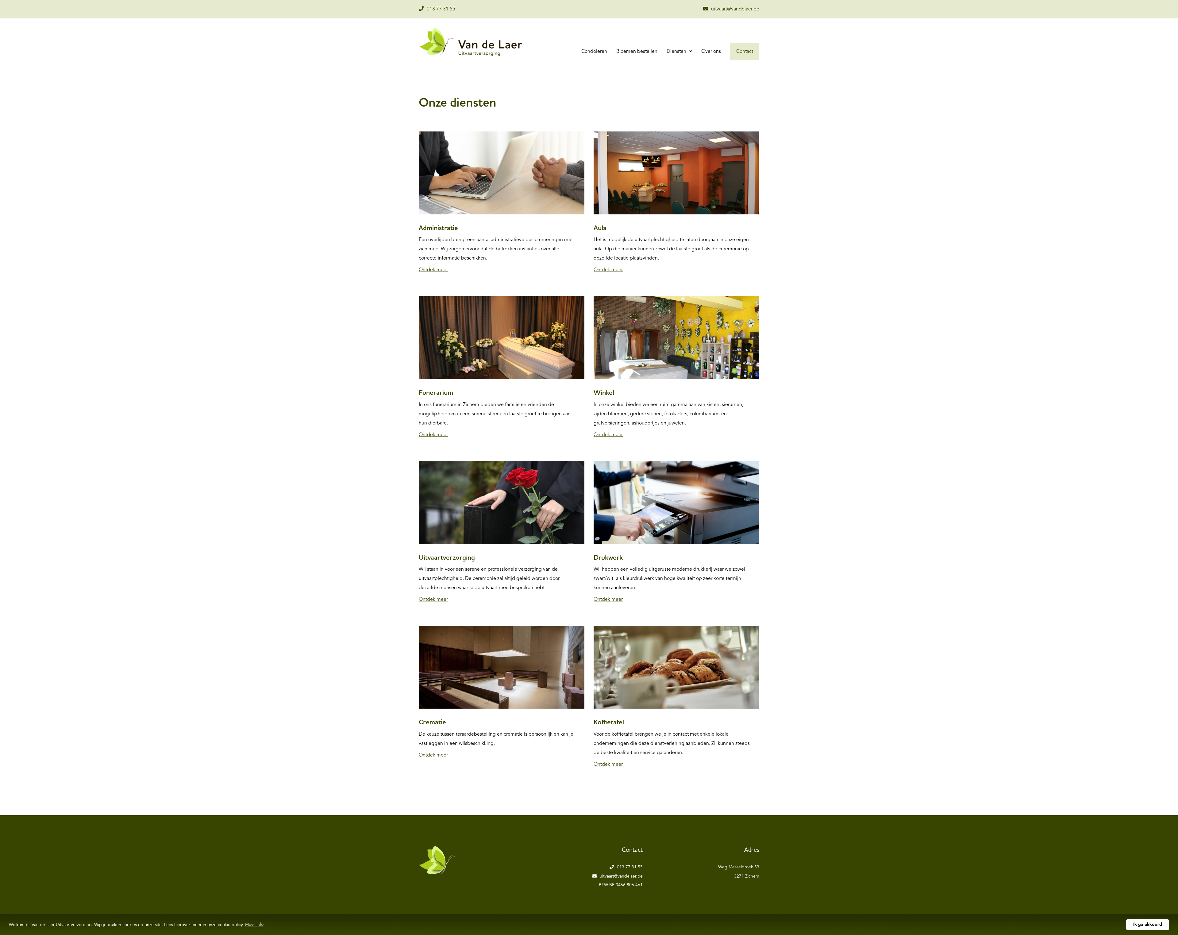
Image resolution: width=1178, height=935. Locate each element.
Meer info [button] (254, 924)
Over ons (711, 51)
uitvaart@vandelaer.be (735, 9)
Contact (744, 51)
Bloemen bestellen (636, 51)
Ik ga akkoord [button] (1147, 924)
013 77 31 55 (441, 9)
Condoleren (594, 51)
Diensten (677, 51)
